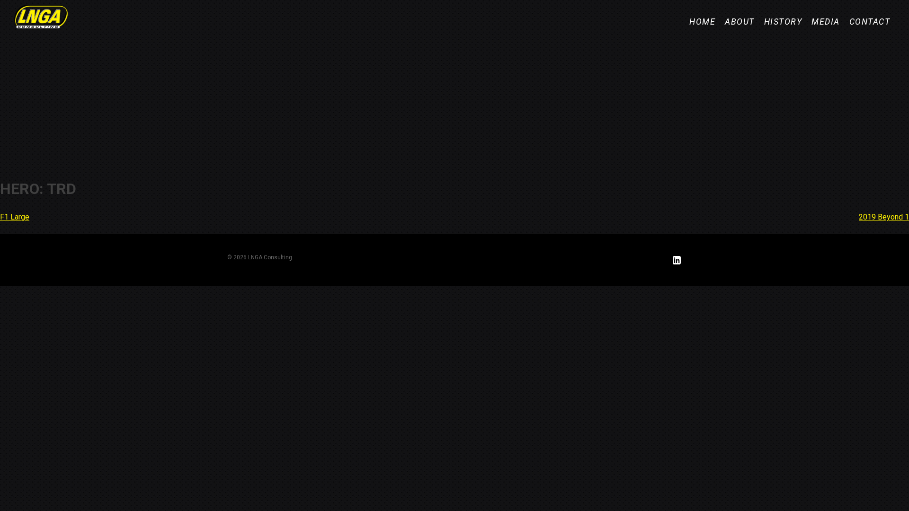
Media (825, 21)
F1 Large (14, 216)
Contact (870, 21)
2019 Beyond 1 (884, 216)
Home (702, 21)
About (740, 21)
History (783, 21)
